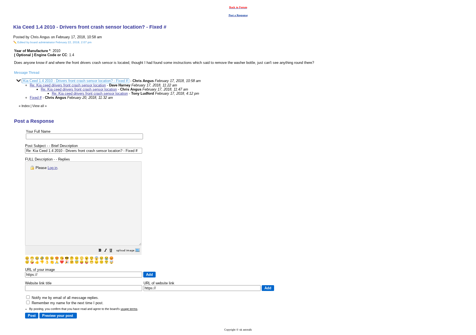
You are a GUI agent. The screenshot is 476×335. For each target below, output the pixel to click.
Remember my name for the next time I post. (67, 303)
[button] (100, 251)
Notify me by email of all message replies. (65, 298)
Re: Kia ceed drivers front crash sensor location (68, 85)
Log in (52, 168)
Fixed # (36, 98)
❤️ (62, 262)
